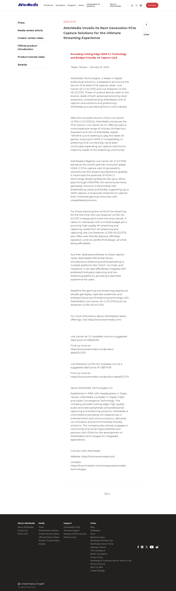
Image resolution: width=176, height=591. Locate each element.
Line (146, 34)
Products (48, 5)
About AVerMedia (115, 5)
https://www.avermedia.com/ (104, 319)
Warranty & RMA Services (75, 534)
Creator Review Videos (49, 534)
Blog (92, 527)
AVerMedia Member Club (101, 540)
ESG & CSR (23, 534)
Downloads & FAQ (72, 527)
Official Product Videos (49, 537)
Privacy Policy (96, 557)
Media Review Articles (48, 530)
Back (107, 493)
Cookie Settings (97, 571)
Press (21, 22)
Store (81, 5)
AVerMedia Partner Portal (101, 544)
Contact (152, 5)
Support (72, 5)
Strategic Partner (98, 547)
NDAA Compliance (98, 554)
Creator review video (30, 38)
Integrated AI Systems (93, 5)
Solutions (60, 5)
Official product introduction (27, 47)
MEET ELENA (96, 567)
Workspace (95, 530)
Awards (22, 64)
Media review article (30, 30)
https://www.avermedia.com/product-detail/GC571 (100, 376)
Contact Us (23, 530)
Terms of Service (97, 564)
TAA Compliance (97, 550)
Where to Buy (70, 537)
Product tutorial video (31, 56)
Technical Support (71, 530)
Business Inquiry (97, 537)
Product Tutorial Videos (49, 540)
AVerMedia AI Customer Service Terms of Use (110, 560)
